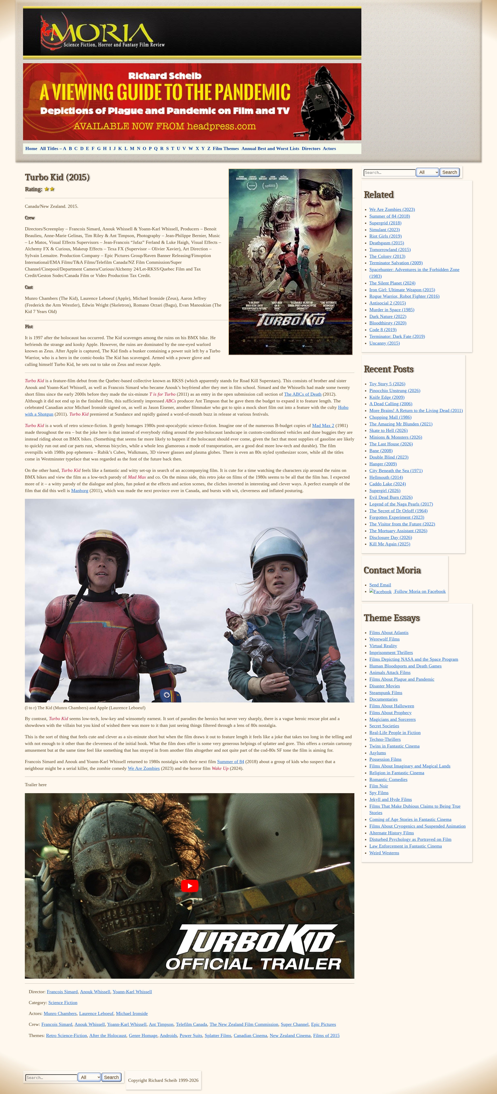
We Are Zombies (144, 768)
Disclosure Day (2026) (390, 537)
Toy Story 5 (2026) (387, 383)
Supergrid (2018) (385, 222)
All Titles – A (53, 148)
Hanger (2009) (383, 463)
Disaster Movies (384, 685)
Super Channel (295, 1024)
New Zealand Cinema (290, 1035)
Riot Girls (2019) (385, 236)
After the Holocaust (107, 1035)
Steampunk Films (385, 692)
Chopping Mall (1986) (390, 417)
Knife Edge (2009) (387, 397)
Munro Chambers (60, 1013)
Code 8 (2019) (383, 329)
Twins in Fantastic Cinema (394, 746)
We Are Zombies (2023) (392, 209)
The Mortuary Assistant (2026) (398, 530)
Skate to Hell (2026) (388, 430)
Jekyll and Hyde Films (390, 799)
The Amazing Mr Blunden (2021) (401, 424)
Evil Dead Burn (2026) (391, 497)
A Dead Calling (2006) (390, 403)
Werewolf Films (384, 639)
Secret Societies (384, 725)
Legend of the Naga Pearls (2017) (401, 504)
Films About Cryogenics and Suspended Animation (417, 826)
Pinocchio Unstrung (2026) (394, 390)
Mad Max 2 (323, 425)
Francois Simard (62, 991)
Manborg (79, 490)
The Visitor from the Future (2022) (402, 524)
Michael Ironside (132, 1013)
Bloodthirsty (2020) (387, 322)
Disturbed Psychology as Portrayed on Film (410, 839)
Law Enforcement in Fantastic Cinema (405, 846)
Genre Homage (143, 1035)
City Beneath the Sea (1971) (396, 470)
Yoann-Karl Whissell (132, 991)
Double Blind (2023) (388, 457)
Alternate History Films (391, 832)
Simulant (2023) (384, 229)
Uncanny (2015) (384, 343)
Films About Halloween (391, 705)
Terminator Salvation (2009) (396, 262)
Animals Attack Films (390, 672)
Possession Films (385, 759)
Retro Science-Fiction (66, 1035)
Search (449, 172)
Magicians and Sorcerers (392, 719)
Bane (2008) (381, 450)
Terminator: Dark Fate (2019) (397, 336)
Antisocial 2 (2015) (387, 303)
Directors (311, 148)
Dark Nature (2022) (387, 316)
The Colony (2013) (387, 256)
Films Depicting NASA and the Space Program (413, 659)
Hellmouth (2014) (386, 477)
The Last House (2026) (391, 443)
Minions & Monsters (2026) (395, 437)
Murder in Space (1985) (391, 309)
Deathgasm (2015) (386, 242)
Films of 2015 (326, 1035)
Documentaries (383, 699)
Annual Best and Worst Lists (270, 148)
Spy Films (379, 792)
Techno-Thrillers (385, 739)
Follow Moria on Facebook (419, 591)
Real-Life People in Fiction (395, 732)
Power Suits (191, 1035)
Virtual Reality (383, 645)
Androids (168, 1035)
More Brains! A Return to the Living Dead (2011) (416, 410)
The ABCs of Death (302, 394)
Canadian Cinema (250, 1035)
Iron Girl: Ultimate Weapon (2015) (402, 289)
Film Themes (226, 148)
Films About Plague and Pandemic (401, 679)
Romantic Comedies (388, 779)
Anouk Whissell (95, 991)
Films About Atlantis (388, 632)
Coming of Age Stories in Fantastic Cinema (410, 819)
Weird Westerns (384, 852)
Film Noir (378, 785)
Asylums (377, 752)
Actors (329, 148)
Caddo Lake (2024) (387, 483)
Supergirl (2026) (384, 490)
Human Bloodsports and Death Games (405, 666)
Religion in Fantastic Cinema (396, 772)
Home (31, 148)
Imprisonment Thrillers (391, 652)
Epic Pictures (323, 1024)
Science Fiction (62, 1002)
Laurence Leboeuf (96, 1013)
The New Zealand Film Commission (244, 1024)
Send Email (380, 584)
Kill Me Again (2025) (389, 543)
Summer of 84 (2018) (389, 216)
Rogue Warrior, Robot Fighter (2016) (404, 296)
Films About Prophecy (390, 712)
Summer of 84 (230, 761)
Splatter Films (218, 1035)
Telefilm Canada (191, 1024)
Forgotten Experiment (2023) (396, 517)
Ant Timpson (161, 1024)
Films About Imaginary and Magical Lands (409, 766)
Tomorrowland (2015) (390, 249)
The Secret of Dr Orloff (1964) (398, 510)
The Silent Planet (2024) (392, 283)
